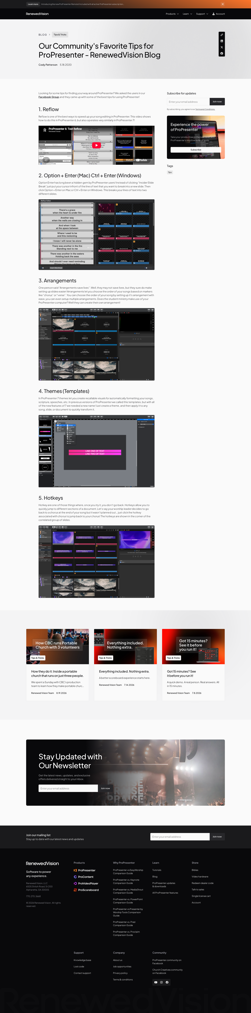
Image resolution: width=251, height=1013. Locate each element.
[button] (114, 13)
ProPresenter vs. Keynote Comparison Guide (126, 881)
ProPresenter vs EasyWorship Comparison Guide (128, 872)
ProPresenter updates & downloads (163, 885)
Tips (170, 172)
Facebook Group (49, 96)
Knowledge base (82, 960)
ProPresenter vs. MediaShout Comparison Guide (128, 891)
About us (117, 960)
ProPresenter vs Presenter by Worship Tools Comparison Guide (128, 912)
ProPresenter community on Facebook (166, 962)
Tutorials (156, 870)
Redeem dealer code (202, 883)
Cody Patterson (48, 64)
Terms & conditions (123, 979)
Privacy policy (120, 973)
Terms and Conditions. (205, 109)
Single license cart (201, 896)
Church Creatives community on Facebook (167, 971)
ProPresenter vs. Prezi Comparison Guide (124, 924)
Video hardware (200, 876)
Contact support (82, 973)
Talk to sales (198, 889)
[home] (37, 14)
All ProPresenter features (165, 892)
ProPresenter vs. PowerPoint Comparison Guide (128, 901)
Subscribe (196, 149)
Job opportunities (122, 966)
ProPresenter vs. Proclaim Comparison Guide (126, 933)
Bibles (195, 870)
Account (196, 902)
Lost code (79, 966)
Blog (43, 34)
